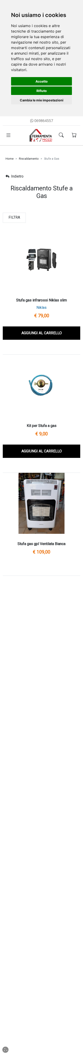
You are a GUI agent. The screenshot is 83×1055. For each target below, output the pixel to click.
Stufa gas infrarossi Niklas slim (41, 300)
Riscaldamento (29, 158)
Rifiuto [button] (41, 91)
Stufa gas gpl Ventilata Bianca (41, 544)
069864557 (43, 121)
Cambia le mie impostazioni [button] (41, 100)
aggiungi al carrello (41, 333)
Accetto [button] (42, 81)
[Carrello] (74, 135)
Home (10, 158)
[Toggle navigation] (8, 135)
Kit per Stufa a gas (41, 425)
